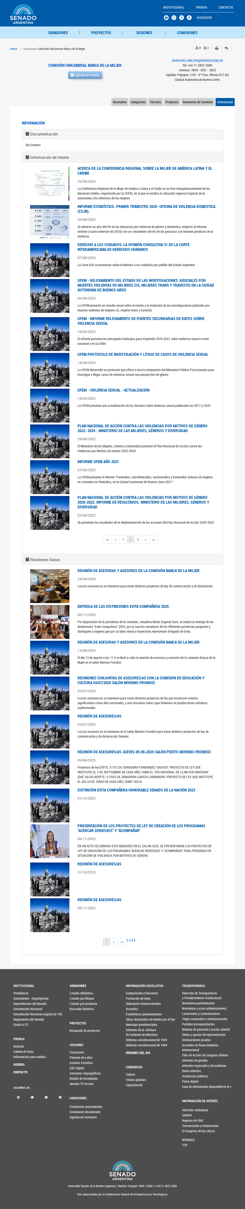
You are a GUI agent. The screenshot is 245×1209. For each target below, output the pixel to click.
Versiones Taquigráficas (77, 1073)
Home (13, 48)
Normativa (120, 102)
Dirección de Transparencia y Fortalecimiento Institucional (190, 995)
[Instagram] (32, 1097)
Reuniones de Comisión (198, 102)
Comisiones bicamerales (77, 1112)
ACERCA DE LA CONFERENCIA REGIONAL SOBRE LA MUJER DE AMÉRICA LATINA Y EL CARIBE (145, 170)
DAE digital (77, 1068)
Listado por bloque (77, 998)
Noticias (18, 1046)
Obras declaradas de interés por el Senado (134, 1019)
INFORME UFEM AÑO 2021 (98, 461)
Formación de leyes (134, 998)
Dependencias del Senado (21, 1003)
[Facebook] (60, 1097)
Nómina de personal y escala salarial (190, 1029)
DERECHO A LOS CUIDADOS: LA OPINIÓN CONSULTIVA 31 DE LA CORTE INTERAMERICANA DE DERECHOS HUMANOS (133, 247)
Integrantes (138, 102)
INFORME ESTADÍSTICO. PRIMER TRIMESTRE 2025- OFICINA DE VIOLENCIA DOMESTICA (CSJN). (146, 209)
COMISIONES (187, 32)
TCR (184, 1145)
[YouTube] (18, 1097)
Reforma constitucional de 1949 (134, 1040)
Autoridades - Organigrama (21, 998)
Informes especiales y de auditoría (190, 1065)
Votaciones (77, 1052)
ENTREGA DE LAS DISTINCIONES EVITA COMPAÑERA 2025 (123, 606)
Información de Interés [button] (49, 157)
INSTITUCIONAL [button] (173, 7)
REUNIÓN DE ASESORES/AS (99, 716)
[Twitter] (46, 1097)
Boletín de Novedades (77, 1078)
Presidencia (20, 993)
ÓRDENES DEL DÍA (134, 1052)
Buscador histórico (77, 1009)
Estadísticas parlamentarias (134, 1014)
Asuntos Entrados (77, 1062)
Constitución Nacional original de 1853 (21, 1014)
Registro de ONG (190, 1120)
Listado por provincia (77, 1003)
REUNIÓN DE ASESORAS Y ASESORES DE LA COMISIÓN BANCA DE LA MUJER (139, 570)
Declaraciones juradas (190, 1040)
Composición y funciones (134, 993)
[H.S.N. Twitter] (183, 18)
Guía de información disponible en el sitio (190, 1086)
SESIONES (144, 32)
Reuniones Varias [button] (45, 559)
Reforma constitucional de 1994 (134, 1045)
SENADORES (58, 32)
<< (107, 539)
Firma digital (190, 1081)
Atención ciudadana (190, 1110)
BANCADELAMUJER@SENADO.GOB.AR (197, 60)
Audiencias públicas (190, 1076)
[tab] (122, 134)
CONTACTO (20, 1072)
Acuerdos (132, 1009)
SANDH (187, 1115)
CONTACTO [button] (226, 7)
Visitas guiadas (134, 1079)
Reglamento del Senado (21, 1019)
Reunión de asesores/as (99, 864)
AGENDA (19, 1064)
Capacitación (134, 1085)
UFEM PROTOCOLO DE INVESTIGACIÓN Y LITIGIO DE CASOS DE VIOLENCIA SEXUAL (143, 354)
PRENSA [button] (201, 7)
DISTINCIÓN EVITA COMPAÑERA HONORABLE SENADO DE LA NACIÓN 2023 (136, 790)
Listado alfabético (77, 993)
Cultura (130, 1074)
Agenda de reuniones (77, 1117)
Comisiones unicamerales (77, 1106)
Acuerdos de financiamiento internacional (190, 1047)
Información (225, 102)
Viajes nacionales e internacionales (190, 1019)
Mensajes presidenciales (134, 1024)
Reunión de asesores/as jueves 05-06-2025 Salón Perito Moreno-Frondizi (144, 751)
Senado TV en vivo (77, 1083)
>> (153, 539)
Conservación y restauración (190, 1125)
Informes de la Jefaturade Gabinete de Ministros (134, 1032)
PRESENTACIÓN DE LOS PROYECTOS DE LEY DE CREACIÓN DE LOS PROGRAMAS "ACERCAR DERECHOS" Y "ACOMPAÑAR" (141, 828)
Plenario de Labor (77, 1057)
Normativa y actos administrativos (190, 1008)
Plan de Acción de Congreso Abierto (190, 1055)
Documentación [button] (44, 134)
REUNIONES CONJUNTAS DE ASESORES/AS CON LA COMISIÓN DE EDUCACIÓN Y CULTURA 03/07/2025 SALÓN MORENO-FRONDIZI (141, 680)
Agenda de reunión (86, 75)
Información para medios (21, 1056)
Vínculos (155, 102)
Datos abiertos (190, 1071)
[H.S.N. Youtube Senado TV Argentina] (168, 18)
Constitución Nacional (21, 1009)
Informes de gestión (190, 1060)
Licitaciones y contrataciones (190, 1013)
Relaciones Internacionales (134, 1003)
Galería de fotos (21, 1051)
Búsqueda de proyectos (77, 1030)
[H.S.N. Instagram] (175, 18)
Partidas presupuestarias (190, 1024)
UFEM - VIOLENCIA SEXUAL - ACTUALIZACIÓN (114, 390)
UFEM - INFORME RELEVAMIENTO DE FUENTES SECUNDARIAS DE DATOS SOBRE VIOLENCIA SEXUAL (141, 321)
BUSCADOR (204, 17)
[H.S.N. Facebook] (191, 18)
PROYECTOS (101, 32)
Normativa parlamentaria (190, 1003)
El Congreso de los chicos (190, 1131)
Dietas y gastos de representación (190, 1034)
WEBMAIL (188, 1139)
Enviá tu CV (20, 1024)
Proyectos (172, 102)
